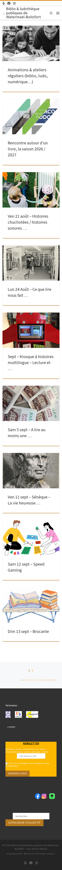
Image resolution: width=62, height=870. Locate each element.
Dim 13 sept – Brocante (28, 631)
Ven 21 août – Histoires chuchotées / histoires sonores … (28, 222)
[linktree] (3, 3)
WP (20, 854)
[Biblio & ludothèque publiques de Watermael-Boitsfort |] (3, 12)
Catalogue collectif (24, 822)
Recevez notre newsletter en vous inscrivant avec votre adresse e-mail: (27, 750)
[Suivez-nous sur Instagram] (14, 3)
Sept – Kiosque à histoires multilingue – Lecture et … (31, 362)
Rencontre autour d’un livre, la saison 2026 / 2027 (28, 149)
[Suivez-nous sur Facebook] (8, 3)
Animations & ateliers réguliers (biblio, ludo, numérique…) (28, 75)
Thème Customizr (47, 854)
